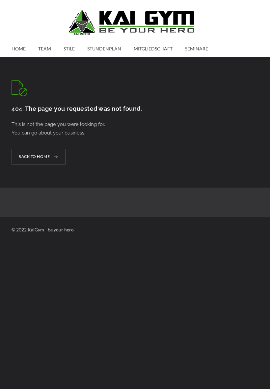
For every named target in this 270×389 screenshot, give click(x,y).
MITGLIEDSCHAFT (153, 48)
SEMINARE (196, 48)
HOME (19, 48)
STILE (69, 48)
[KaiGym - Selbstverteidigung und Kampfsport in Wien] (135, 22)
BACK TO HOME (34, 156)
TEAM (44, 48)
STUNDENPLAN (104, 48)
